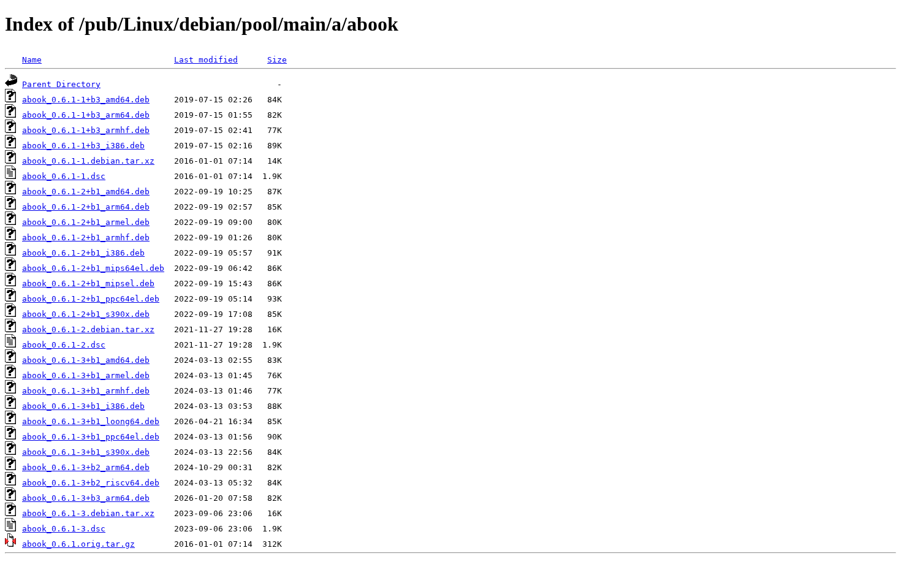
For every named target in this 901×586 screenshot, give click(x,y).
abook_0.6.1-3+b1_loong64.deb (90, 421)
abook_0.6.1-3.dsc (63, 528)
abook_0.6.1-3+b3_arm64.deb (86, 498)
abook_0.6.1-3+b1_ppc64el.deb (90, 436)
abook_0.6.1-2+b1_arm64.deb (86, 206)
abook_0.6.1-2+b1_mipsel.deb (88, 283)
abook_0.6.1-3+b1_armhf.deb (86, 390)
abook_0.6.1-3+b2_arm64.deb (86, 467)
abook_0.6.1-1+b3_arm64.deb (86, 115)
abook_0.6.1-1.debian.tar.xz (88, 161)
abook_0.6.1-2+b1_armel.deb (86, 222)
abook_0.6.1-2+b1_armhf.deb (86, 237)
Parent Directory (61, 84)
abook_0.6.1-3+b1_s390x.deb (86, 452)
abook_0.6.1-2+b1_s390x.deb (86, 314)
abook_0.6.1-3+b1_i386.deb (83, 406)
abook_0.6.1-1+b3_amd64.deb (86, 99)
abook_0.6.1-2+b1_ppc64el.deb (90, 298)
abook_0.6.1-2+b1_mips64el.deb (93, 268)
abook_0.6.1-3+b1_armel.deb (86, 375)
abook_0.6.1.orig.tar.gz (78, 544)
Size (277, 59)
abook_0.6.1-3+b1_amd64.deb (86, 360)
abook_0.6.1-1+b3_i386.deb (83, 145)
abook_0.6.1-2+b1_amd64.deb (86, 191)
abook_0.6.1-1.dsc (63, 176)
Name (32, 59)
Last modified (206, 59)
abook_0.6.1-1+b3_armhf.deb (86, 130)
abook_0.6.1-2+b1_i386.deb (83, 252)
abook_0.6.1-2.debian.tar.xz (88, 329)
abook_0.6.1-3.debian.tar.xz (88, 513)
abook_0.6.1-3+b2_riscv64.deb (90, 482)
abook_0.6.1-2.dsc (63, 344)
